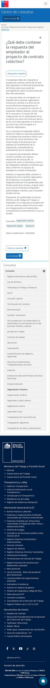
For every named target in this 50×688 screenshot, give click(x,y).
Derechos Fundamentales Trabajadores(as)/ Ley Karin (19, 363)
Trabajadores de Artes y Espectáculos (24, 428)
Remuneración (13, 309)
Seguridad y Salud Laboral (19, 400)
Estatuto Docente (15, 384)
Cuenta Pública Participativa (19, 636)
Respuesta (5, 29)
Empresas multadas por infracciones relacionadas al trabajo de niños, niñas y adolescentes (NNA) (25, 524)
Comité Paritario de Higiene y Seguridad (20, 355)
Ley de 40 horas (14, 282)
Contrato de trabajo (16, 337)
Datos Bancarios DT (15, 594)
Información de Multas (17, 555)
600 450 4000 (10, 670)
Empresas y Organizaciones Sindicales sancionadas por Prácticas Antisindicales (25, 516)
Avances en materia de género (20, 587)
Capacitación (13, 348)
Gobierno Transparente (17, 486)
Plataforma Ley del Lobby (18, 499)
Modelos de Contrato (16, 613)
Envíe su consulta (15, 248)
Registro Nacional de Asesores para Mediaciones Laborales (23, 564)
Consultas (5, 27)
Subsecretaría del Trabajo (18, 473)
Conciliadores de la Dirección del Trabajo (25, 601)
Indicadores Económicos (18, 584)
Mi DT (10, 293)
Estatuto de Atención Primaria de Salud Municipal (24, 377)
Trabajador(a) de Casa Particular (21, 417)
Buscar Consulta (10, 18)
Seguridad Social (14, 411)
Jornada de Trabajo (15, 331)
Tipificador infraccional (17, 623)
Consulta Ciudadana (16, 597)
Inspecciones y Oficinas (14, 675)
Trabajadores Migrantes (18, 422)
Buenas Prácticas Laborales (19, 511)
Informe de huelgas (15, 529)
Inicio (3, 25)
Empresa (11, 370)
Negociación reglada (35, 27)
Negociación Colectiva (18, 27)
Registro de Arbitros (16, 548)
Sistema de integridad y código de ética (24, 591)
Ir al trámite (12, 256)
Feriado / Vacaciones (16, 315)
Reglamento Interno (16, 406)
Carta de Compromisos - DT (19, 633)
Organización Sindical (17, 395)
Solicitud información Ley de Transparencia (19, 491)
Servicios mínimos (15, 545)
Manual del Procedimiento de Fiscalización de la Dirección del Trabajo (26, 618)
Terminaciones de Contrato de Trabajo (24, 558)
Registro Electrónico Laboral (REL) (22, 276)
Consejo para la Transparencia (20, 495)
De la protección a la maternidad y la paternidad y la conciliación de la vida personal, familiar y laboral (24, 323)
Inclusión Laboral (15, 298)
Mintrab (10, 470)
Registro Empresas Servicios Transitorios (25, 552)
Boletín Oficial (13, 626)
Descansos (12, 342)
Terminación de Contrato (18, 304)
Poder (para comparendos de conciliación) (26, 629)
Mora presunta (13, 568)
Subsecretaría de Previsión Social (22, 477)
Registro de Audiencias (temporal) (22, 502)
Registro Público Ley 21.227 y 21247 (23, 604)
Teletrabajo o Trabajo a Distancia (22, 287)
